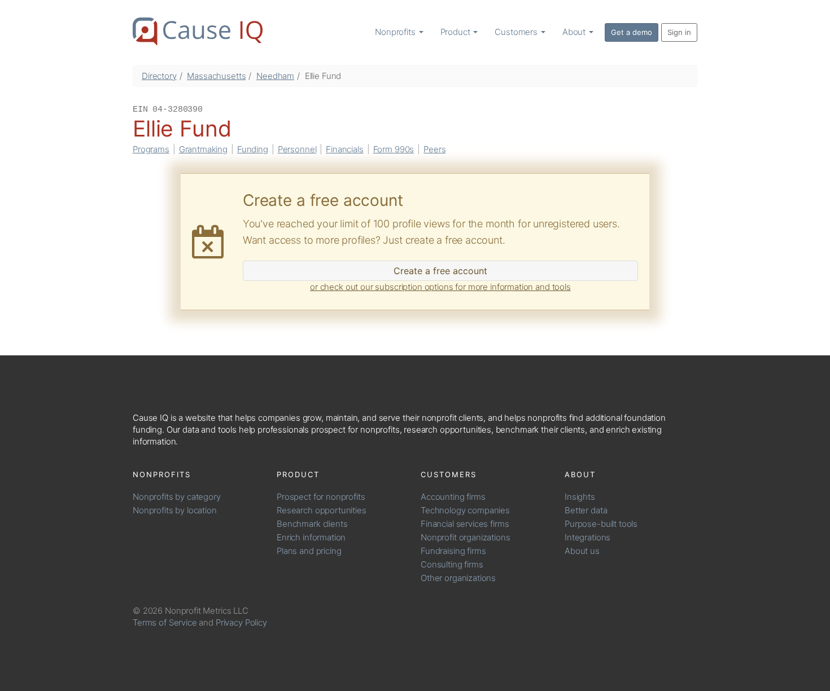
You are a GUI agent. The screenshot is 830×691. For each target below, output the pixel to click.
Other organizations (458, 578)
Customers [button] (517, 32)
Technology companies (465, 510)
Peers (434, 149)
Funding (252, 149)
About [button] (575, 32)
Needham (275, 76)
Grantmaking (203, 149)
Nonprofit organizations (465, 537)
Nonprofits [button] (396, 32)
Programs (151, 149)
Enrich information (311, 537)
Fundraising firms (453, 550)
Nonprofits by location (175, 510)
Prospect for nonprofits (321, 496)
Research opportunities (321, 510)
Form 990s (393, 149)
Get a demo (631, 32)
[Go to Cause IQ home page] (197, 31)
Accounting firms (453, 496)
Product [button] (456, 32)
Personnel (297, 149)
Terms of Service (165, 622)
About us (582, 550)
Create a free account (440, 270)
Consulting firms (452, 564)
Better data (586, 510)
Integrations (587, 537)
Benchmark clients (312, 523)
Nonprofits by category (177, 496)
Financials (345, 149)
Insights (580, 496)
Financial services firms (465, 523)
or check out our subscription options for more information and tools (440, 286)
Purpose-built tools (601, 523)
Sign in (679, 32)
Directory (159, 76)
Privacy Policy (241, 622)
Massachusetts (216, 76)
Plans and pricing (309, 550)
